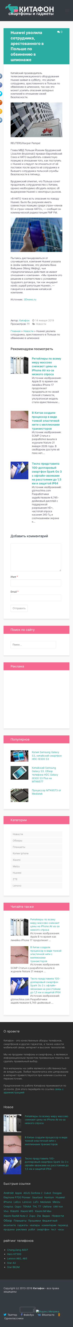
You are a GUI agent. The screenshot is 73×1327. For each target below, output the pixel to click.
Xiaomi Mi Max (43, 1211)
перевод (63, 1225)
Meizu (16, 866)
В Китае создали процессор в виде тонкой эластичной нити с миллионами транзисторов (46, 420)
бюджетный (49, 1220)
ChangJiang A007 (17, 1249)
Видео (46, 1215)
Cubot (47, 1192)
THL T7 (37, 1206)
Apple (18, 1192)
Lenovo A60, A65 (17, 1258)
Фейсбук (28, 1314)
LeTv (36, 1201)
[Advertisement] (36, 699)
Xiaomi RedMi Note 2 (16, 1215)
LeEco (17, 1201)
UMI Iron (58, 1206)
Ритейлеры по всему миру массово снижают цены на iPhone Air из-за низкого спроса (46, 366)
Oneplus (8, 1206)
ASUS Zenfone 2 (32, 1192)
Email (15, 591)
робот (31, 1229)
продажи (9, 1229)
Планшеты (19, 846)
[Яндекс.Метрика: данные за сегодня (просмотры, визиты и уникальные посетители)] (47, 1311)
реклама (21, 1229)
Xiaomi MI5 (26, 1211)
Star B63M (13, 1267)
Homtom (49, 1197)
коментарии (49, 1225)
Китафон (24, 320)
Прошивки (34, 1220)
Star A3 (11, 1262)
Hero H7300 (14, 1254)
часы (61, 1229)
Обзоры (17, 840)
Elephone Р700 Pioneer (17, 1197)
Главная (16, 331)
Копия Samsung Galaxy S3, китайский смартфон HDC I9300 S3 (47, 755)
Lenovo (17, 885)
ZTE (15, 879)
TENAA (27, 1206)
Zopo (32, 1215)
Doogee (57, 1192)
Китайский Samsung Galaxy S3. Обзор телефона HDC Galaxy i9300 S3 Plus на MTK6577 (45, 774)
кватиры (35, 1225)
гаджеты (22, 1225)
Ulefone (47, 1206)
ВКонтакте (47, 1314)
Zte (39, 1215)
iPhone (8, 1202)
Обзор (8, 1220)
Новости (41, 323)
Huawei (17, 872)
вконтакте (10, 1225)
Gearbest (37, 1197)
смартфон (43, 1229)
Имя (14, 576)
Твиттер (12, 1314)
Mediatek (45, 1201)
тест (53, 1229)
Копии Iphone (21, 853)
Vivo (6, 1211)
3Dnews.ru (30, 299)
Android (8, 1193)
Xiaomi (16, 859)
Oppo (18, 1206)
